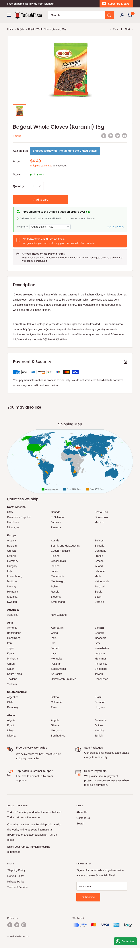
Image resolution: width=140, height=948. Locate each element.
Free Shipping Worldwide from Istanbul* (30, 3)
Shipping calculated (41, 165)
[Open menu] (9, 15)
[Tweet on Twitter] (117, 135)
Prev (115, 29)
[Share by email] (124, 135)
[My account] (122, 15)
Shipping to (22, 226)
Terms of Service (17, 887)
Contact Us (83, 817)
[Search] (109, 15)
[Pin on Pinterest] (110, 135)
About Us (82, 812)
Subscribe (88, 897)
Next (127, 29)
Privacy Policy (15, 881)
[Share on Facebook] (103, 135)
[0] (129, 15)
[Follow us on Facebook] (9, 924)
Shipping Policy (16, 870)
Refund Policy (15, 875)
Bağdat (21, 29)
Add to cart (41, 199)
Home (10, 29)
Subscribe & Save (118, 3)
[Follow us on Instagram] (23, 924)
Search (80, 823)
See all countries (115, 226)
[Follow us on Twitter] (16, 924)
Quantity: (19, 186)
